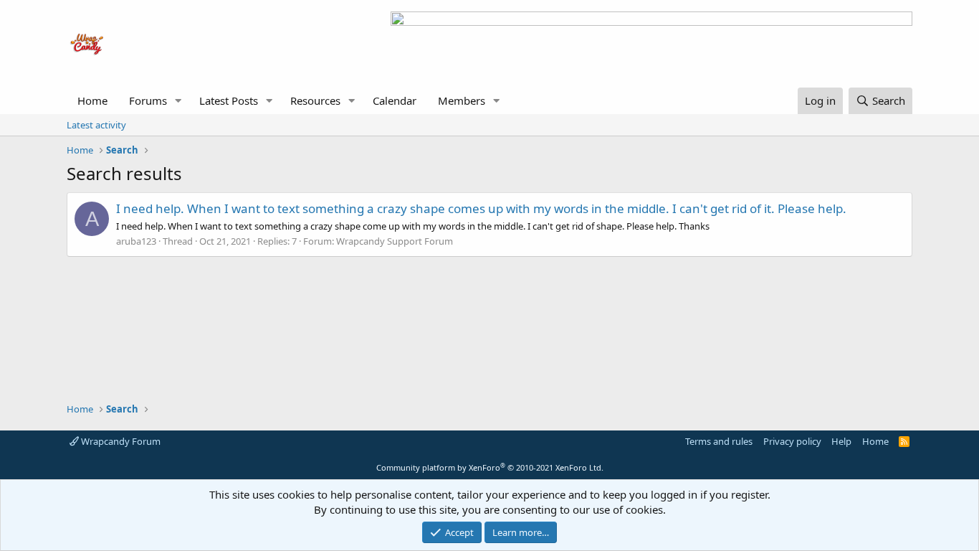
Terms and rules (719, 441)
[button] (178, 101)
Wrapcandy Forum (120, 441)
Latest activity (96, 124)
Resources (315, 100)
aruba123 (136, 241)
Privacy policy (792, 441)
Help (841, 441)
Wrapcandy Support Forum (394, 241)
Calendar (394, 100)
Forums (148, 100)
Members (461, 100)
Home (92, 100)
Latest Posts (228, 100)
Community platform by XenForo (489, 467)
